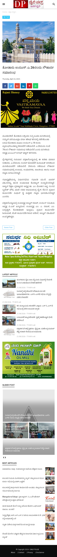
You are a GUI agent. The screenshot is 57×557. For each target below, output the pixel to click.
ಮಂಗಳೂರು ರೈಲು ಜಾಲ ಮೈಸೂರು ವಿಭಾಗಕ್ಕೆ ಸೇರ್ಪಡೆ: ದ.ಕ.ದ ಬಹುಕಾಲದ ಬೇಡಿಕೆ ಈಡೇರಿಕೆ (34, 281)
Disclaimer (40, 552)
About (13, 552)
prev (3, 457)
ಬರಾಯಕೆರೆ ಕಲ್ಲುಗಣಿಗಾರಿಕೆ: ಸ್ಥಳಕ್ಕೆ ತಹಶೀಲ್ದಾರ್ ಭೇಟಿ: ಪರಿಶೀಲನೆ (35, 318)
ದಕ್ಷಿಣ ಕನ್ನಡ (6, 17)
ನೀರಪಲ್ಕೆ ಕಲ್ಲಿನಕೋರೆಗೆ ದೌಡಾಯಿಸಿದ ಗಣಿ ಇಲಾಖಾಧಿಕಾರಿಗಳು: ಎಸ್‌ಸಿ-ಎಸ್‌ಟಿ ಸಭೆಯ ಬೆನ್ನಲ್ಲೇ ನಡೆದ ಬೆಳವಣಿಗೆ (34, 294)
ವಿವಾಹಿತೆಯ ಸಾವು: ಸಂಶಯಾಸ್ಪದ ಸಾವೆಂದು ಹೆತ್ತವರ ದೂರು (22, 469)
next (5, 457)
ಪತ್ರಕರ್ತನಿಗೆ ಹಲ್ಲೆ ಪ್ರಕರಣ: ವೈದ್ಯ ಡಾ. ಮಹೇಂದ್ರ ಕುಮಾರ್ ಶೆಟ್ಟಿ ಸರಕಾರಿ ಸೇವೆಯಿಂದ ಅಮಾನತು (35, 330)
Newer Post (8, 227)
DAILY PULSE (34, 549)
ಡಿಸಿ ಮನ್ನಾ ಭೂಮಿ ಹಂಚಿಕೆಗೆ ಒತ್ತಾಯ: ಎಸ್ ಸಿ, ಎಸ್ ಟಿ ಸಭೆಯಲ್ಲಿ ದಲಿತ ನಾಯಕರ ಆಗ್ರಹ (35, 307)
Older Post (48, 227)
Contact (21, 552)
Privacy (30, 552)
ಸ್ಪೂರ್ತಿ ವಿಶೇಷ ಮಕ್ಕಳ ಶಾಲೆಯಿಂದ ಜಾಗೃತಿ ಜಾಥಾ (18, 524)
